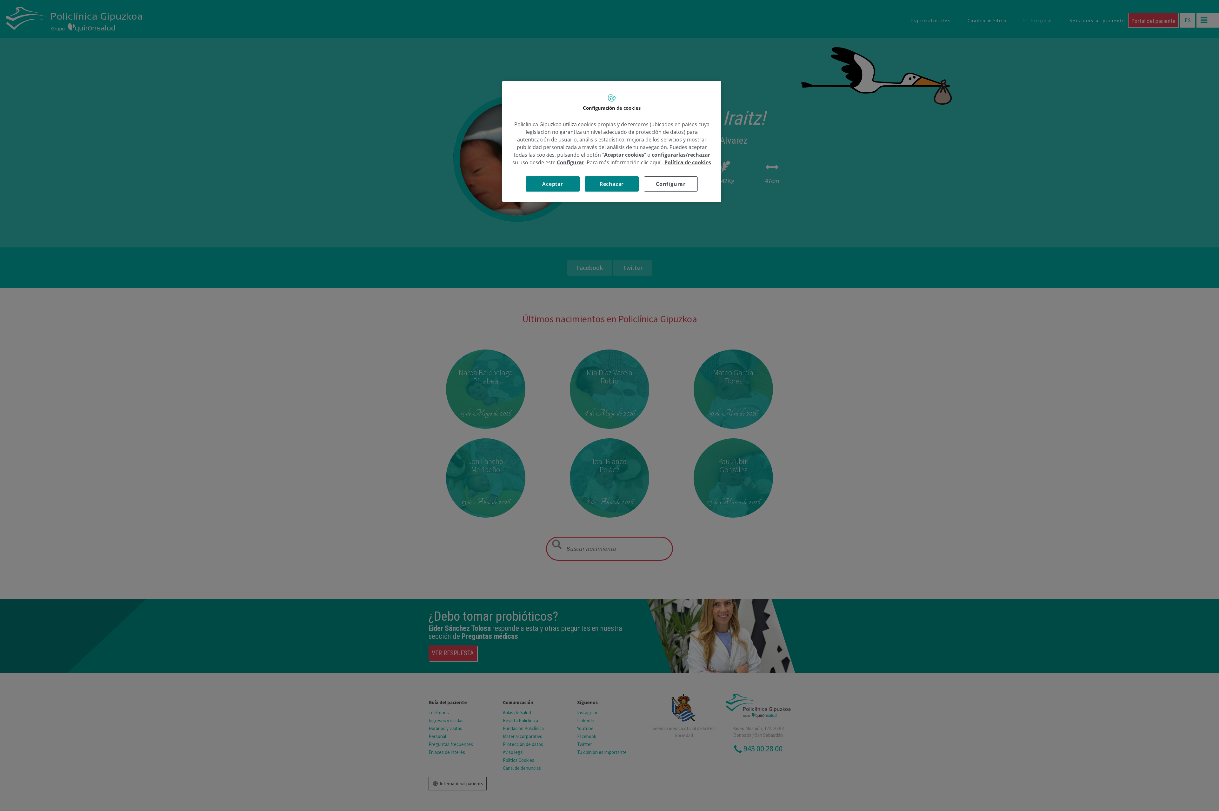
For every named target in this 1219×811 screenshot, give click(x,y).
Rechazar (612, 183)
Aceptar (552, 183)
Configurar (671, 183)
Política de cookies (687, 162)
